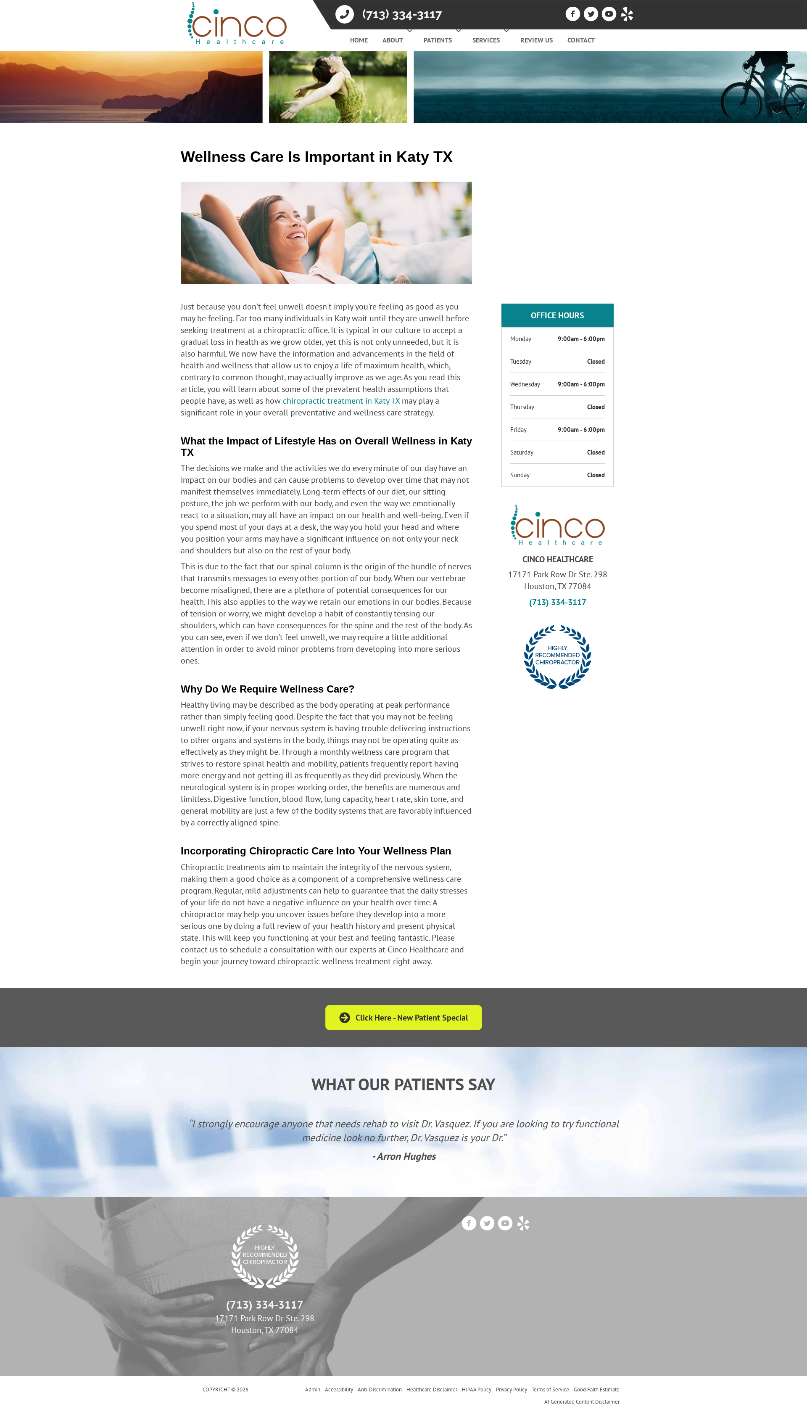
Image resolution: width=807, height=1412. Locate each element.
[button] (409, 30)
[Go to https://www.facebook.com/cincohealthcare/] (572, 15)
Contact (581, 40)
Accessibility (339, 1389)
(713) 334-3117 (402, 14)
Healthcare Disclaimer (431, 1389)
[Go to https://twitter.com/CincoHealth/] (591, 15)
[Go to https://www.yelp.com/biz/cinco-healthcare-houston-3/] (627, 15)
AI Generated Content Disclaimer (582, 1401)
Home (359, 40)
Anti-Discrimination (380, 1389)
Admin (312, 1389)
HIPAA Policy (476, 1389)
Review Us (536, 40)
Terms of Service (550, 1389)
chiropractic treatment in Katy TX (341, 400)
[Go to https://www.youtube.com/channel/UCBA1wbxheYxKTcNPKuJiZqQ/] (609, 15)
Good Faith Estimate (597, 1389)
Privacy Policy (511, 1389)
